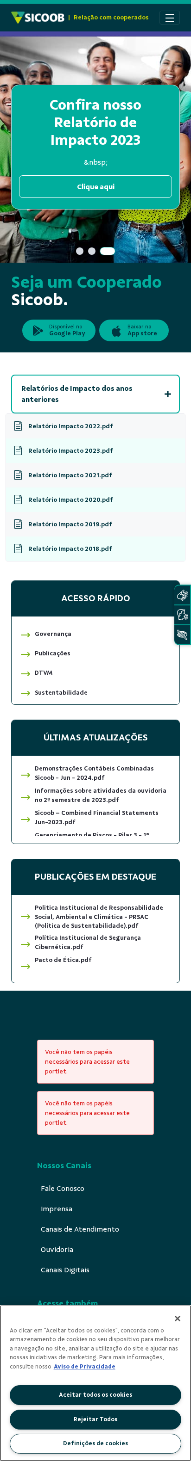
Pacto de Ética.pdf (63, 959)
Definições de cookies (95, 1443)
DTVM (43, 672)
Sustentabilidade (61, 692)
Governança (53, 633)
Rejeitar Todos (95, 1419)
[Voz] (182, 614)
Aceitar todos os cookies (95, 1395)
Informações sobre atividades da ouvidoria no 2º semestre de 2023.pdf (100, 795)
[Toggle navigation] (169, 18)
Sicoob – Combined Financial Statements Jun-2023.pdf (97, 817)
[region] (95, 1383)
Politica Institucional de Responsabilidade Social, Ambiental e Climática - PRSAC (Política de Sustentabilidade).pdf (99, 917)
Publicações (52, 653)
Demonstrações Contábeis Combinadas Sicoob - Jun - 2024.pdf (94, 773)
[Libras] (182, 595)
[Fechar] (177, 1318)
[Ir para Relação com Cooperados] (37, 18)
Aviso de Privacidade (84, 1366)
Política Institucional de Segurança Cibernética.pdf (88, 942)
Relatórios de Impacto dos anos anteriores (77, 394)
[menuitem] (62, 1188)
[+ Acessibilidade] (182, 634)
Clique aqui (96, 187)
